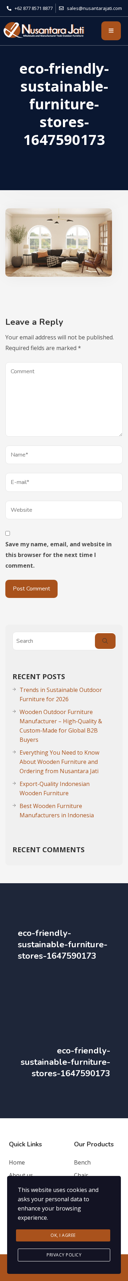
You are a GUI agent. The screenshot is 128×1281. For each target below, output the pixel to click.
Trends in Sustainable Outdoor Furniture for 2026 (61, 694)
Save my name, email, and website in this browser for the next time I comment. (58, 554)
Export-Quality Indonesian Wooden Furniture (55, 788)
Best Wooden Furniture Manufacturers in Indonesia (57, 810)
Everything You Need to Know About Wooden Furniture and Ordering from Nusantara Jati (59, 762)
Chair (81, 1175)
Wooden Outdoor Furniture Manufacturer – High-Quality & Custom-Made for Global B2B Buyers (61, 726)
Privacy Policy (64, 1255)
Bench (82, 1162)
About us (21, 1175)
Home (17, 1162)
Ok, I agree (63, 1235)
